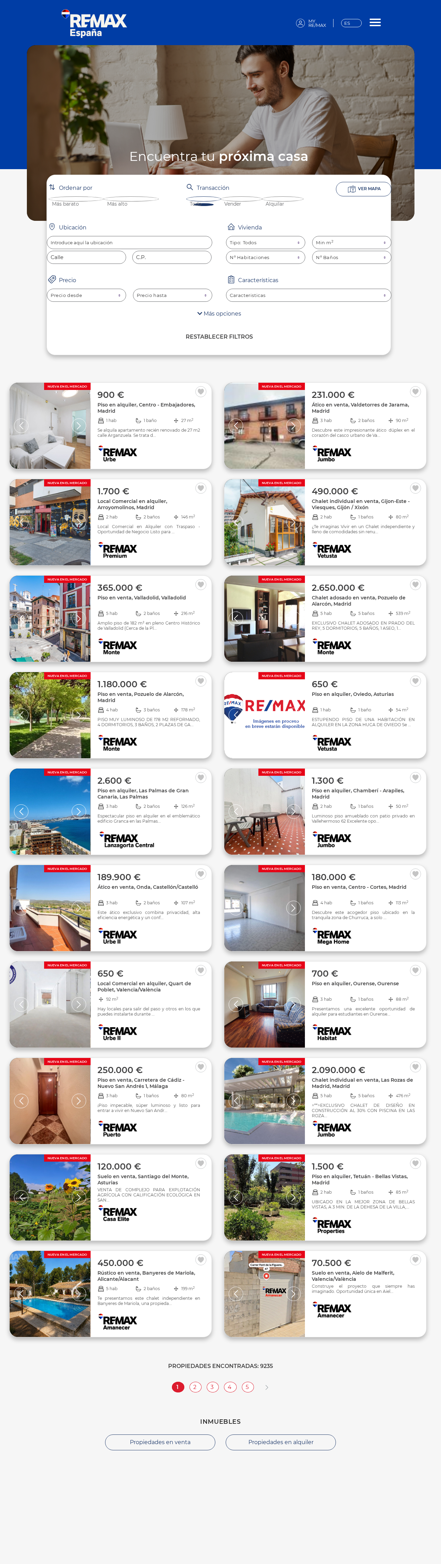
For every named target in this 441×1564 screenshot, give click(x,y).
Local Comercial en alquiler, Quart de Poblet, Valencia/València (144, 986)
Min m (325, 242)
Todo (196, 204)
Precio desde (66, 295)
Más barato (65, 204)
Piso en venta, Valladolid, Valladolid (142, 598)
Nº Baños (327, 257)
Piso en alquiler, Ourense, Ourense (355, 983)
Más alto (117, 204)
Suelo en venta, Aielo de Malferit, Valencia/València (353, 1276)
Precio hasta (152, 295)
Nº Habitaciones (249, 257)
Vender (232, 204)
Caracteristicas (248, 295)
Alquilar (275, 204)
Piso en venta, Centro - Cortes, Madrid (359, 887)
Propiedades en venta (160, 1442)
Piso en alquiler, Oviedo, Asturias (353, 694)
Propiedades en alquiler (281, 1442)
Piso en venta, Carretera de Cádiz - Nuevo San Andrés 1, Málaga (141, 1083)
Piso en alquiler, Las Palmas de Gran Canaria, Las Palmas (143, 794)
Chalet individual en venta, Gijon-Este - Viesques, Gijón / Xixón (361, 504)
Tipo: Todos (243, 242)
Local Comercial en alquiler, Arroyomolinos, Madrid (132, 504)
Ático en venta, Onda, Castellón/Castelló (148, 887)
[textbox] (129, 242)
